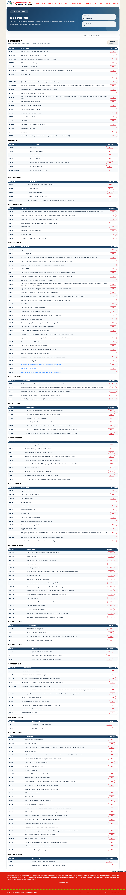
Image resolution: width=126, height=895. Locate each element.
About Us (80, 892)
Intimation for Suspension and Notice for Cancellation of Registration (41, 364)
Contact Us (115, 3)
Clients (89, 892)
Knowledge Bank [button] (90, 3)
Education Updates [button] (76, 3)
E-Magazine (98, 892)
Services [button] (49, 3)
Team (43, 3)
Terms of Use (63, 883)
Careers (100, 3)
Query (107, 892)
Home (37, 3)
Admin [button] (107, 3)
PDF (113, 51)
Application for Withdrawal (28, 368)
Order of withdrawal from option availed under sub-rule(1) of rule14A (41, 372)
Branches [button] (58, 3)
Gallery (66, 3)
